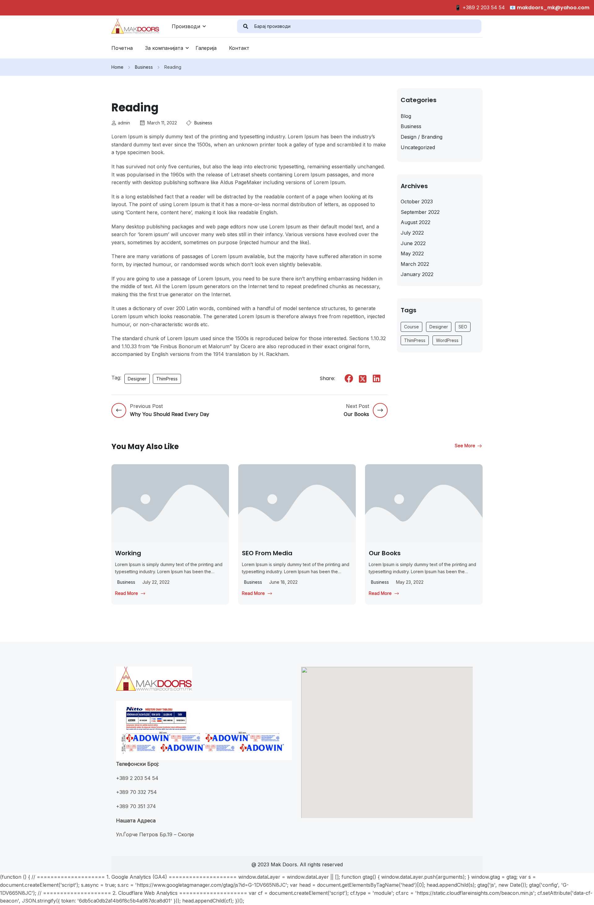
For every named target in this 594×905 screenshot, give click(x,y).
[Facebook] (349, 378)
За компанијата (164, 48)
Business (144, 67)
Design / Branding (421, 137)
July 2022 (412, 233)
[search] (245, 26)
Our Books (385, 553)
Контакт (239, 48)
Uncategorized (418, 147)
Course (411, 326)
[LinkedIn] (376, 378)
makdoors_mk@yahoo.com (552, 7)
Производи (186, 26)
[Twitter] (363, 379)
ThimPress (167, 378)
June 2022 (413, 243)
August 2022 (415, 222)
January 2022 (417, 274)
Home (117, 67)
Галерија (206, 48)
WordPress (447, 340)
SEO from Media (267, 553)
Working (128, 553)
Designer (137, 378)
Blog (406, 116)
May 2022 (412, 253)
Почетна (122, 48)
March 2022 (415, 264)
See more (465, 445)
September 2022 (420, 212)
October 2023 (417, 201)
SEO (462, 326)
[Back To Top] (581, 894)
